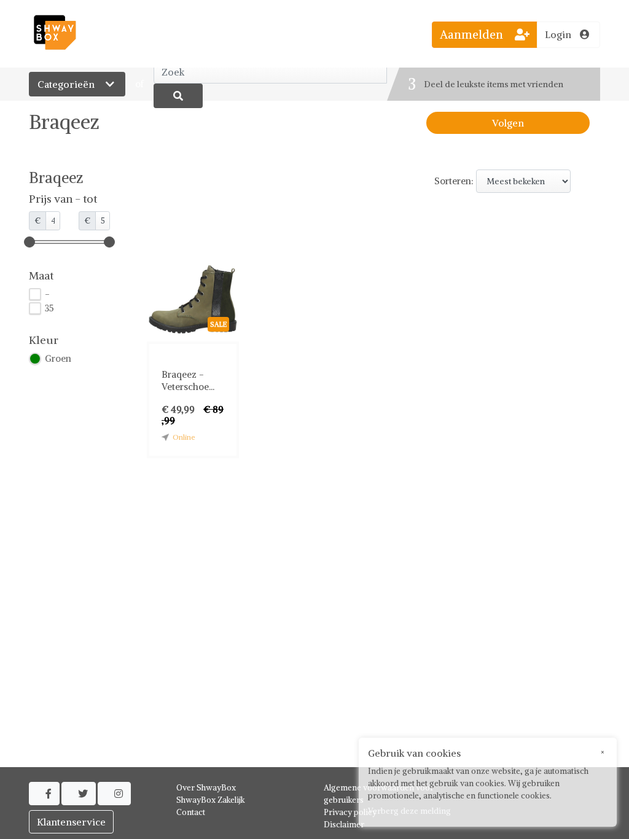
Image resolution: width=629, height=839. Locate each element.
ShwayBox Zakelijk (210, 800)
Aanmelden (473, 34)
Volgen (508, 123)
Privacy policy (350, 812)
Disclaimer (344, 824)
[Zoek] (178, 96)
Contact (190, 812)
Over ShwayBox (206, 787)
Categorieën (67, 84)
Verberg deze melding (409, 811)
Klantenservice (71, 822)
